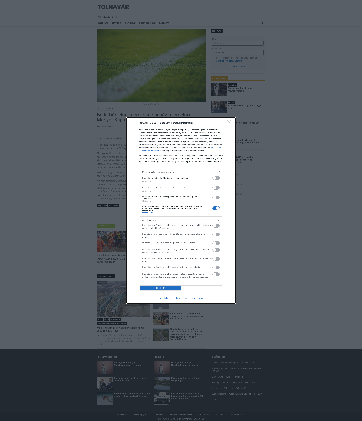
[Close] (230, 123)
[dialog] (181, 210)
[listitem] (181, 171)
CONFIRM (160, 288)
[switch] (216, 178)
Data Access (181, 298)
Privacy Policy (197, 298)
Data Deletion (165, 298)
